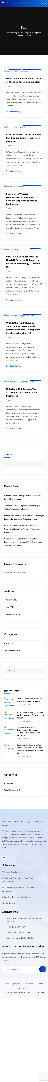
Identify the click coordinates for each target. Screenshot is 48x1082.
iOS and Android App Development (17, 897)
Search (8, 454)
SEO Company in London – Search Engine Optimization (20, 889)
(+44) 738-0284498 (16, 927)
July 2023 (10, 607)
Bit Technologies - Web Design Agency (27, 992)
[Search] (42, 669)
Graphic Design (8, 903)
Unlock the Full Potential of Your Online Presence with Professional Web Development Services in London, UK (23, 542)
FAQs (24, 988)
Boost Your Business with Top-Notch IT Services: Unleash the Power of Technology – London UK (23, 528)
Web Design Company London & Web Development (18, 880)
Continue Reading (13, 111)
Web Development (12, 650)
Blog (41, 984)
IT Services (8, 644)
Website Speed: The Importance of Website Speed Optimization (30, 700)
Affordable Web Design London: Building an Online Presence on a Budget (23, 138)
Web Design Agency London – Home (19, 984)
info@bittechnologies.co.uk (18, 932)
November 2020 (13, 614)
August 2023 (11, 600)
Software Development (12, 872)
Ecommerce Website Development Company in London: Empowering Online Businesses (28, 731)
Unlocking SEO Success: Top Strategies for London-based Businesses (22, 392)
